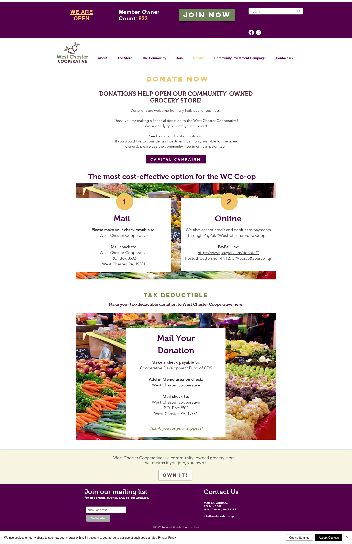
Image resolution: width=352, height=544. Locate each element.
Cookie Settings (299, 537)
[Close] (347, 537)
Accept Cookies (329, 537)
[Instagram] (258, 32)
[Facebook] (251, 32)
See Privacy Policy (164, 537)
